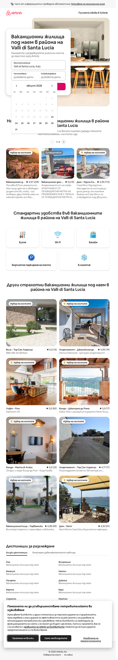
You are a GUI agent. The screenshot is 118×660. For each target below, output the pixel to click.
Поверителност (52, 654)
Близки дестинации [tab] (16, 552)
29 (46, 123)
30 (52, 123)
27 (34, 123)
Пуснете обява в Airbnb (93, 12)
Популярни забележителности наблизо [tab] (54, 552)
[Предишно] (52, 141)
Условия (68, 654)
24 (16, 123)
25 (22, 123)
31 (16, 129)
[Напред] (63, 141)
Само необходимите (56, 638)
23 (52, 117)
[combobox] (38, 66)
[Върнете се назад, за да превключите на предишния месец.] (17, 86)
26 (28, 123)
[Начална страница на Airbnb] (14, 13)
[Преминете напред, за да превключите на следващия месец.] (52, 86)
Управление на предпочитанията (91, 639)
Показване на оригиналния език (88, 4)
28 (40, 123)
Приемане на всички (23, 638)
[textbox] (25, 77)
